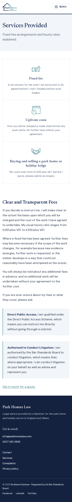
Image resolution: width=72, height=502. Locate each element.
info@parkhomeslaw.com (17, 436)
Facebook (8, 493)
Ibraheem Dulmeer (20, 484)
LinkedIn (20, 493)
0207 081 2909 (11, 441)
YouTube (32, 493)
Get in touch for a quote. (19, 386)
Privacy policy (10, 468)
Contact (7, 452)
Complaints (9, 463)
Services (7, 458)
